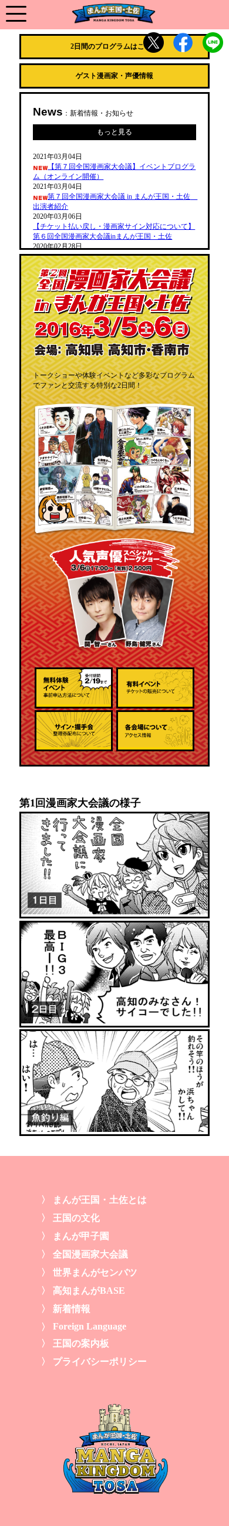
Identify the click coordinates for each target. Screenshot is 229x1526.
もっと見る (114, 132)
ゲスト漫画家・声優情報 (114, 76)
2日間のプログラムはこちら (114, 46)
